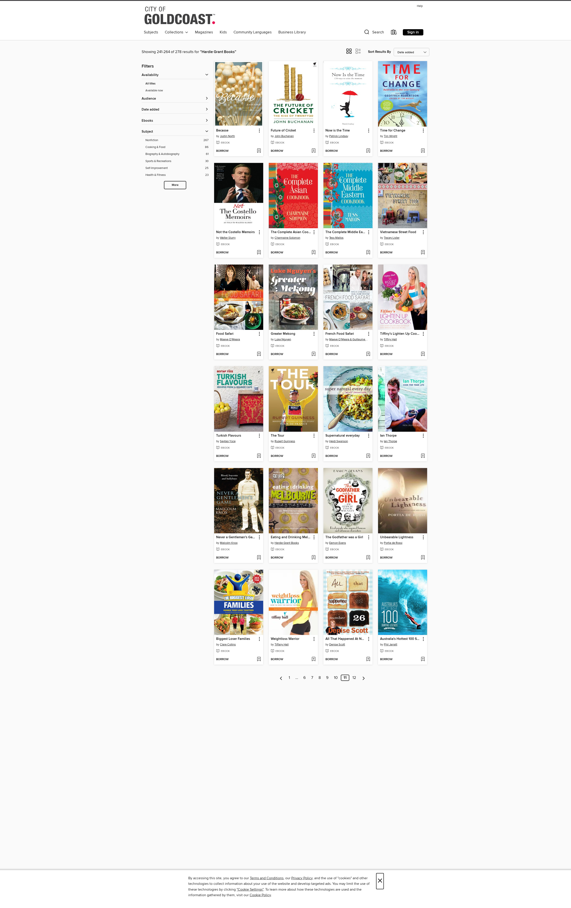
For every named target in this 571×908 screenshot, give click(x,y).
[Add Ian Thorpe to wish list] (423, 456)
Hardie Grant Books (287, 543)
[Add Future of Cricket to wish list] (313, 151)
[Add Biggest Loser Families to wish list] (259, 659)
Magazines (204, 32)
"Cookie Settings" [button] (250, 889)
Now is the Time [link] (337, 131)
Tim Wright (390, 136)
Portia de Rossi (393, 543)
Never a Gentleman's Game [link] (236, 537)
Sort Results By (379, 52)
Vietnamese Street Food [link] (398, 232)
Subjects (151, 32)
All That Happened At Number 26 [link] (345, 639)
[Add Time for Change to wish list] (423, 151)
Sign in (413, 32)
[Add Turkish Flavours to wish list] (259, 456)
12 (354, 677)
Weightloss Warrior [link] (285, 639)
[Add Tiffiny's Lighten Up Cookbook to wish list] (423, 354)
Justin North (227, 136)
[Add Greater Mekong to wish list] (313, 354)
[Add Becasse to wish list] (259, 151)
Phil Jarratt (390, 644)
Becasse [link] (222, 131)
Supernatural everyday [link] (342, 436)
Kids (223, 32)
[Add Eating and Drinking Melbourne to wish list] (313, 558)
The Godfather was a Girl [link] (344, 537)
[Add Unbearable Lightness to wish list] (423, 558)
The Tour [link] (277, 436)
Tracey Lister (391, 238)
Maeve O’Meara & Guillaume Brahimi (348, 339)
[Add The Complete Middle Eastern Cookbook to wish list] (368, 253)
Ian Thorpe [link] (388, 436)
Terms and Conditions (266, 878)
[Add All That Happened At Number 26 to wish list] (368, 659)
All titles (150, 84)
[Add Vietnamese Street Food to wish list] (423, 253)
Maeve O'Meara (230, 339)
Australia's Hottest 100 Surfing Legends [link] (400, 639)
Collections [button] (175, 32)
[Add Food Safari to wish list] (259, 354)
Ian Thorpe (390, 441)
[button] (373, 33)
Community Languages (253, 32)
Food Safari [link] (225, 334)
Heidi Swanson (338, 441)
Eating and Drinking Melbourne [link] (291, 537)
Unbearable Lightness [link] (396, 537)
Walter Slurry (228, 238)
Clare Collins (228, 644)
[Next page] (363, 677)
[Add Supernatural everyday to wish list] (368, 456)
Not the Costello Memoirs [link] (235, 232)
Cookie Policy (260, 895)
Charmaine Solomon (287, 238)
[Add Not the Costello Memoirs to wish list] (259, 253)
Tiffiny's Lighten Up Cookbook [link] (400, 334)
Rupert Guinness (285, 441)
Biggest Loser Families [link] (233, 639)
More (175, 185)
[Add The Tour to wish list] (313, 456)
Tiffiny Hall (390, 339)
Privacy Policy (301, 878)
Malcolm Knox (229, 543)
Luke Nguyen (283, 339)
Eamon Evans (337, 543)
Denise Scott (337, 644)
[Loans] (394, 33)
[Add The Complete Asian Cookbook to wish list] (313, 253)
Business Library (292, 32)
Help (420, 6)
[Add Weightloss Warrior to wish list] (313, 659)
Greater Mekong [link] (283, 334)
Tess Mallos (336, 238)
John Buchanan (284, 136)
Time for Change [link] (392, 131)
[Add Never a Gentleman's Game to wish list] (259, 558)
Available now (154, 90)
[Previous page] (281, 677)
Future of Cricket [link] (283, 131)
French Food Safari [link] (339, 334)
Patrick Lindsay (338, 136)
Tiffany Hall (282, 644)
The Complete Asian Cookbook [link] (291, 232)
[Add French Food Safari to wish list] (368, 354)
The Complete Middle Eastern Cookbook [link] (345, 232)
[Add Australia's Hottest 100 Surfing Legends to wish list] (423, 659)
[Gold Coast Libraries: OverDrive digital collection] (180, 15)
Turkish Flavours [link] (228, 436)
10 (336, 677)
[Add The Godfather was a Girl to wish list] (368, 558)
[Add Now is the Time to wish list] (368, 151)
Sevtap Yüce (228, 441)
